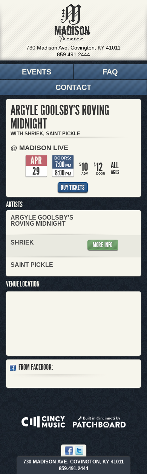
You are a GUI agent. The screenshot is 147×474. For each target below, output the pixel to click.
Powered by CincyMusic (43, 422)
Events (36, 72)
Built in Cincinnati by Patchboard (99, 422)
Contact (73, 87)
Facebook (69, 450)
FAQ (110, 72)
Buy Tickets (72, 187)
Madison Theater (72, 23)
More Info (102, 245)
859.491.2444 (73, 54)
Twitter (79, 450)
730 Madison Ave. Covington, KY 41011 (73, 48)
